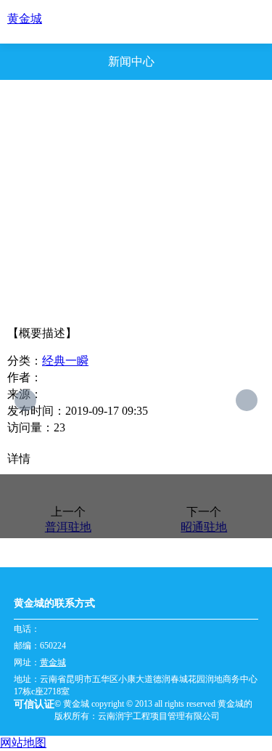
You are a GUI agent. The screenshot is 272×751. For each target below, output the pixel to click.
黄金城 (24, 18)
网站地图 (23, 742)
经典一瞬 (65, 360)
